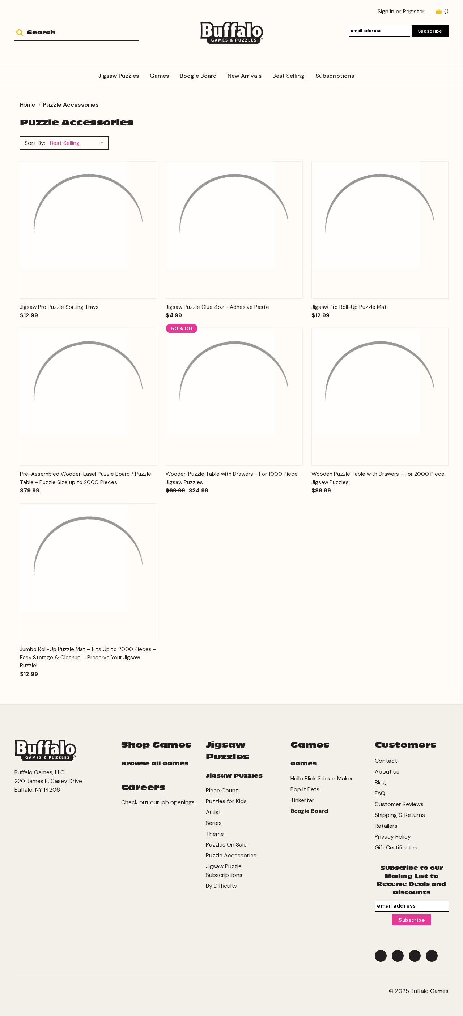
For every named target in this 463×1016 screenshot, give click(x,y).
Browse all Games (154, 763)
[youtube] (415, 956)
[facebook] (381, 956)
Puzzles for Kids (226, 801)
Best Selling (288, 75)
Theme (215, 834)
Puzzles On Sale (226, 844)
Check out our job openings (158, 802)
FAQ (380, 793)
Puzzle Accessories (231, 855)
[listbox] (78, 143)
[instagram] (432, 956)
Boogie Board (198, 75)
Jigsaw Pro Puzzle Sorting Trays (59, 307)
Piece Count (222, 790)
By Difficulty (221, 886)
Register (414, 11)
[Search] (22, 33)
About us (387, 771)
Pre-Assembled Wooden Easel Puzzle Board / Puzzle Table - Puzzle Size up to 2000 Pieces (85, 478)
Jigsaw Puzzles (118, 75)
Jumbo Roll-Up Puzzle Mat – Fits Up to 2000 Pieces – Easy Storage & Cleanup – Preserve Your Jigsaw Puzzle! (88, 657)
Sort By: (35, 143)
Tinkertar (302, 800)
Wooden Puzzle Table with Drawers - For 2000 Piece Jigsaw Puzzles (378, 478)
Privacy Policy (393, 836)
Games (159, 75)
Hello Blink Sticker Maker (321, 778)
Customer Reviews (399, 804)
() (446, 11)
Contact (386, 761)
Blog (380, 782)
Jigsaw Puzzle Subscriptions (224, 870)
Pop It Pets (304, 789)
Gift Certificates (396, 847)
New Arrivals (245, 75)
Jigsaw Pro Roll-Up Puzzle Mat (349, 307)
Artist (213, 812)
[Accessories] (365, 71)
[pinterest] (398, 956)
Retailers (386, 826)
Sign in (386, 11)
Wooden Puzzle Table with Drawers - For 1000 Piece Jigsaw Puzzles (232, 478)
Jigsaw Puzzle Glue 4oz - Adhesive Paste (217, 307)
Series (214, 823)
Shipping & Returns (400, 815)
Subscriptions (334, 75)
